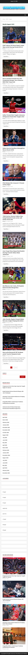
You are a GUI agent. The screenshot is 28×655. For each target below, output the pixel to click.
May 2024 (5, 465)
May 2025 (5, 442)
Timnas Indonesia (14, 111)
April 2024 (5, 468)
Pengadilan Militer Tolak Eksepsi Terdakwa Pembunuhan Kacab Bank (14, 635)
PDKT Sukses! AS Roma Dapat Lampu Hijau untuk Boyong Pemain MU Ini (14, 34)
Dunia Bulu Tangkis (7, 111)
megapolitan (11, 572)
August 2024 (5, 457)
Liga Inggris (15, 40)
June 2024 (5, 462)
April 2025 (5, 445)
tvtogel (4, 492)
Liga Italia (19, 40)
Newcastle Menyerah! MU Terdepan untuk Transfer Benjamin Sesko (14, 341)
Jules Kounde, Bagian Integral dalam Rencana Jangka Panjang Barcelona (14, 308)
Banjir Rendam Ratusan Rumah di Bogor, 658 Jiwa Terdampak (14, 589)
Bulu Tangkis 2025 (18, 109)
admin (5, 48)
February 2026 (6, 422)
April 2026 (5, 417)
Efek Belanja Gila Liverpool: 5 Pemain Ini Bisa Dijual (14, 172)
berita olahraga (6, 109)
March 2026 (5, 419)
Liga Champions (9, 40)
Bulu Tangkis (12, 109)
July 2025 (5, 437)
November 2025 (6, 430)
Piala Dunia (6, 41)
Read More (6, 56)
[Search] (25, 15)
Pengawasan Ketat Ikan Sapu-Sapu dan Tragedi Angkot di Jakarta (14, 565)
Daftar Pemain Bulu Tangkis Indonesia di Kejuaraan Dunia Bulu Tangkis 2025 (14, 104)
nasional (10, 619)
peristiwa (15, 572)
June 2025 (5, 440)
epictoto (4, 513)
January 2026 (6, 425)
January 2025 (6, 452)
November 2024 (6, 455)
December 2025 (6, 427)
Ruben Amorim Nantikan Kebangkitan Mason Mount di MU (14, 137)
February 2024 (6, 470)
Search (4, 373)
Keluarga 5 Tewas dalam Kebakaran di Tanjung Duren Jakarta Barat (14, 612)
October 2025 (6, 432)
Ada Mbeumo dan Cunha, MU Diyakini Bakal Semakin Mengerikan (14, 275)
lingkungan (6, 572)
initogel (4, 524)
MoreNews (18, 653)
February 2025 (6, 450)
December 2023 (6, 473)
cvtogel (4, 519)
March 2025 (5, 447)
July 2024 (5, 460)
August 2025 (5, 435)
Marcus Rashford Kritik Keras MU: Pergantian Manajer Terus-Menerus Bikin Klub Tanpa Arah (14, 68)
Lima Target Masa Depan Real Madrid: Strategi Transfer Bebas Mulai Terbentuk (14, 240)
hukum (5, 642)
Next (16, 367)
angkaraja (5, 508)
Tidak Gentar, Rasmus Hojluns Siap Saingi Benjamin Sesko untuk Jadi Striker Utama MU (14, 205)
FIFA (4, 40)
